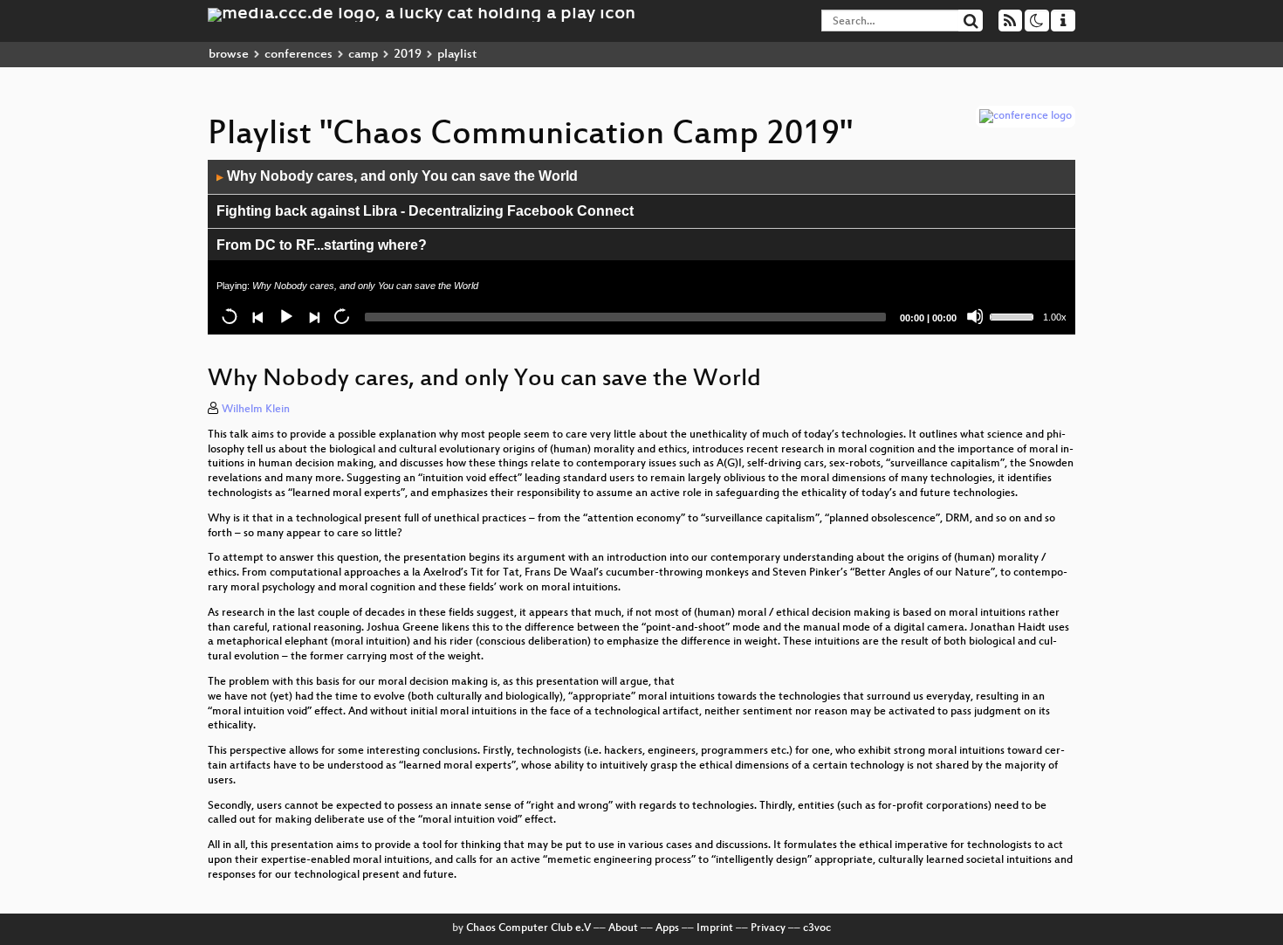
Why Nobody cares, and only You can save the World (397, 176)
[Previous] (257, 316)
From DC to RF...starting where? (321, 245)
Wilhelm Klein (256, 410)
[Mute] (975, 316)
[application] (641, 247)
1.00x (1055, 317)
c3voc (817, 928)
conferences (298, 54)
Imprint (714, 928)
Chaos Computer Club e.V (528, 928)
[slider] (1014, 315)
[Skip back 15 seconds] (229, 316)
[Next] (313, 316)
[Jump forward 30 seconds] (341, 316)
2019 (408, 54)
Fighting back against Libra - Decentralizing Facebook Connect (425, 210)
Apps (667, 928)
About (623, 928)
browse (229, 54)
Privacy (768, 928)
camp (363, 54)
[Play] (285, 316)
